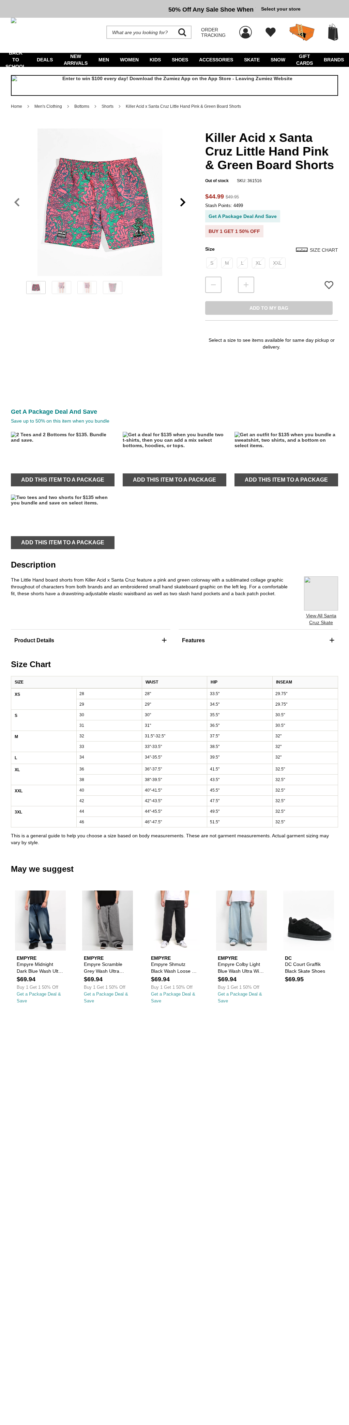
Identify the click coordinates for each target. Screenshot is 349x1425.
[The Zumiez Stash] (302, 32)
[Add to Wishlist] (329, 285)
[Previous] (17, 202)
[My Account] (245, 28)
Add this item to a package (62, 480)
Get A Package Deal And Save (243, 216)
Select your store (281, 9)
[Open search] (182, 32)
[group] (133, 8)
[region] (99, 213)
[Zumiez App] (174, 85)
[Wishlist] (270, 32)
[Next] (183, 202)
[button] (99, 202)
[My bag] (333, 32)
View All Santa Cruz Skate (321, 619)
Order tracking (213, 32)
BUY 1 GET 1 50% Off (234, 231)
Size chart (324, 250)
